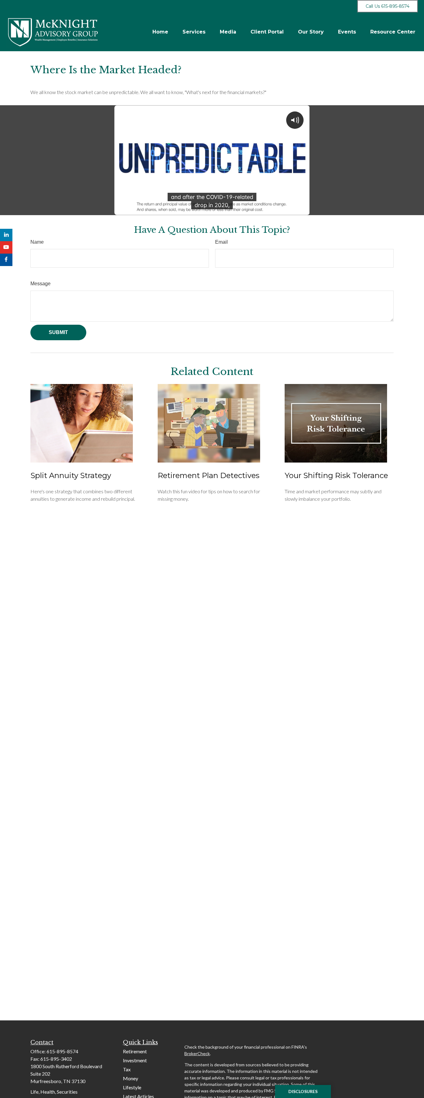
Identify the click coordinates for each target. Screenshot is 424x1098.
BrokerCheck (197, 1053)
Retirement (135, 1051)
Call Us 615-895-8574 (387, 6)
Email (221, 242)
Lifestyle (132, 1087)
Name (37, 242)
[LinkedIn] (6, 235)
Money (130, 1078)
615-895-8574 (62, 1051)
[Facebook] (6, 260)
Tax (127, 1069)
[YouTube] (6, 247)
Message (40, 283)
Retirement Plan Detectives (208, 475)
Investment (135, 1060)
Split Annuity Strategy (70, 475)
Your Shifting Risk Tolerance (336, 475)
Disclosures (303, 1091)
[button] (160, 31)
